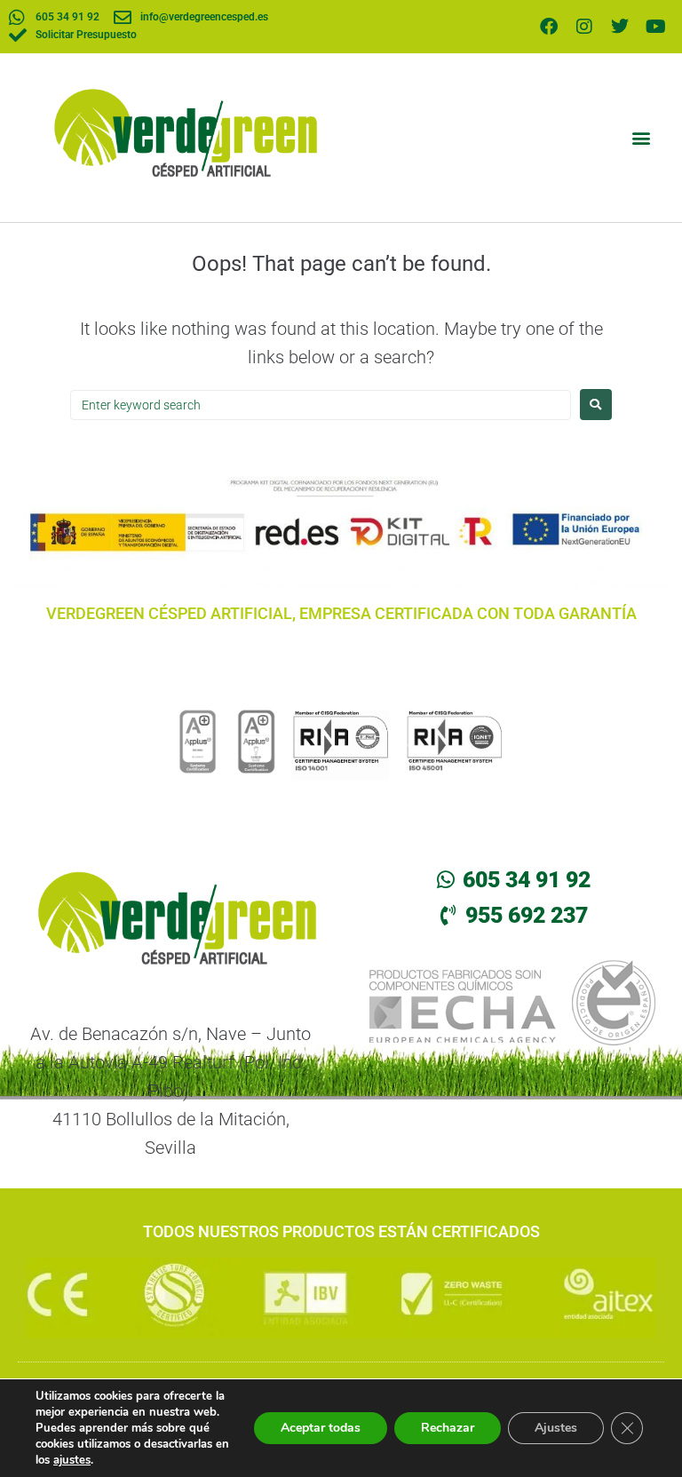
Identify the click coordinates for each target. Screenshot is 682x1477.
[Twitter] (620, 26)
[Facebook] (549, 26)
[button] (640, 137)
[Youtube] (655, 26)
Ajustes (556, 1427)
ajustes (72, 1460)
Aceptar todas (321, 1427)
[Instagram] (584, 26)
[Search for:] (320, 404)
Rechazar (447, 1427)
